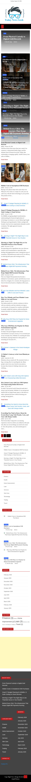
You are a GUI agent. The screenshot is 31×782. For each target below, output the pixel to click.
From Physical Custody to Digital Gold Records (14, 37)
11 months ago (9, 563)
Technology (7, 496)
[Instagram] (16, 2)
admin (15, 42)
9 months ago (8, 546)
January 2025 (7, 608)
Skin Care (6, 493)
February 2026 (8, 574)
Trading (6, 500)
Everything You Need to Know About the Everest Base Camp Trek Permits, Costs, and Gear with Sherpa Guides (15, 415)
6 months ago (8, 42)
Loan (5, 33)
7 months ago (7, 82)
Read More (4, 159)
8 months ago (7, 118)
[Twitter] (14, 2)
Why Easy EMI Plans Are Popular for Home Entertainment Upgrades (14, 560)
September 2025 (8, 591)
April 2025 (6, 598)
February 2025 (8, 604)
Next (8, 435)
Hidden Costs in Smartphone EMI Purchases (15, 185)
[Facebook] (11, 2)
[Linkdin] (18, 2)
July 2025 (6, 594)
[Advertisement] (15, 652)
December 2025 (8, 581)
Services (5, 92)
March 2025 (7, 601)
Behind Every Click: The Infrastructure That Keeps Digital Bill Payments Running (16, 544)
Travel (3, 349)
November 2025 (8, 584)
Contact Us (4, 764)
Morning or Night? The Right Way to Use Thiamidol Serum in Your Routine (15, 108)
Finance (4, 74)
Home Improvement (9, 483)
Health (3, 237)
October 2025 (7, 588)
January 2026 (7, 578)
